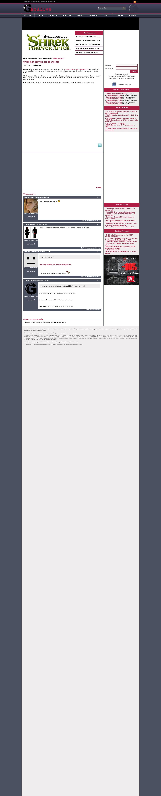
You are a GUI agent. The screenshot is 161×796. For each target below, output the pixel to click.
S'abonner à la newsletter (46, 1)
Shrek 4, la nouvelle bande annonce (41, 62)
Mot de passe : (109, 68)
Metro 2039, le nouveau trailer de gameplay (120, 212)
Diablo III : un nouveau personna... (87, 52)
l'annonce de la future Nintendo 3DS (77, 69)
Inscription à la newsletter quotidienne (121, 78)
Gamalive (27, 1)
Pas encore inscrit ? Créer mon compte (122, 76)
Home (98, 187)
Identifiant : (108, 65)
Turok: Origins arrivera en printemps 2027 (120, 227)
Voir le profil (31, 217)
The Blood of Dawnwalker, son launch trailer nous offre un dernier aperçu (120, 221)
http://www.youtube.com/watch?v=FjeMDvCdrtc (55, 264)
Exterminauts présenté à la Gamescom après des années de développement (121, 224)
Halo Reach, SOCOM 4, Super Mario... (88, 44)
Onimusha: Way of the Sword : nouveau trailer (121, 241)
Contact (34, 1)
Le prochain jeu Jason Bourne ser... (88, 48)
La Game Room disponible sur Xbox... (88, 41)
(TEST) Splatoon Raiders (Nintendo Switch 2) (121, 118)
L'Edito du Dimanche (113, 250)
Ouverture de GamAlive (114, 95)
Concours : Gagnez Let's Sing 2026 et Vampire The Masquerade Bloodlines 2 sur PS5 (121, 239)
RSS (137, 1)
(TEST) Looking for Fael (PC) (115, 123)
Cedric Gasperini (58, 58)
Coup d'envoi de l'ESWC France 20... (88, 37)
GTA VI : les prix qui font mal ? (116, 94)
